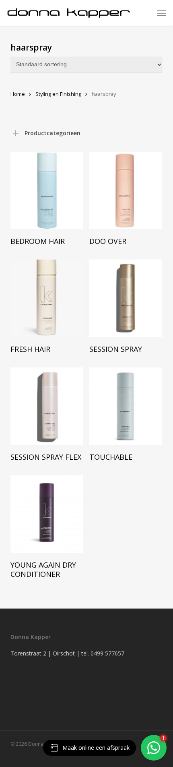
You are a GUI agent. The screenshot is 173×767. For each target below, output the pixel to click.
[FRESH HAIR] (46, 298)
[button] (161, 13)
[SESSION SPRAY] (125, 298)
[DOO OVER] (125, 190)
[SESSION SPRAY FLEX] (46, 406)
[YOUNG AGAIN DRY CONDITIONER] (46, 514)
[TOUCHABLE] (125, 406)
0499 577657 (107, 653)
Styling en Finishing (58, 93)
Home (17, 93)
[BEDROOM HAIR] (46, 190)
